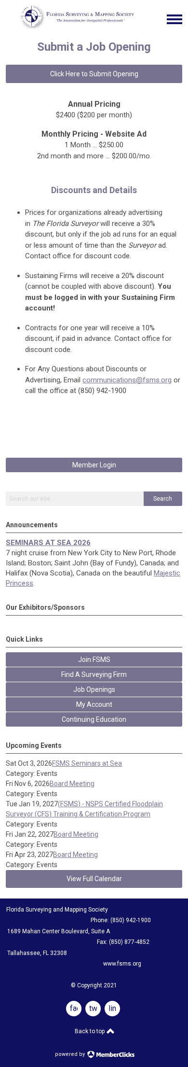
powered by (70, 1054)
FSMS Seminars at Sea (87, 763)
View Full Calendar (94, 879)
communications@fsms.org (127, 380)
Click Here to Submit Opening (94, 74)
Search (162, 498)
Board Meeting (72, 783)
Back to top (90, 1031)
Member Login (94, 465)
